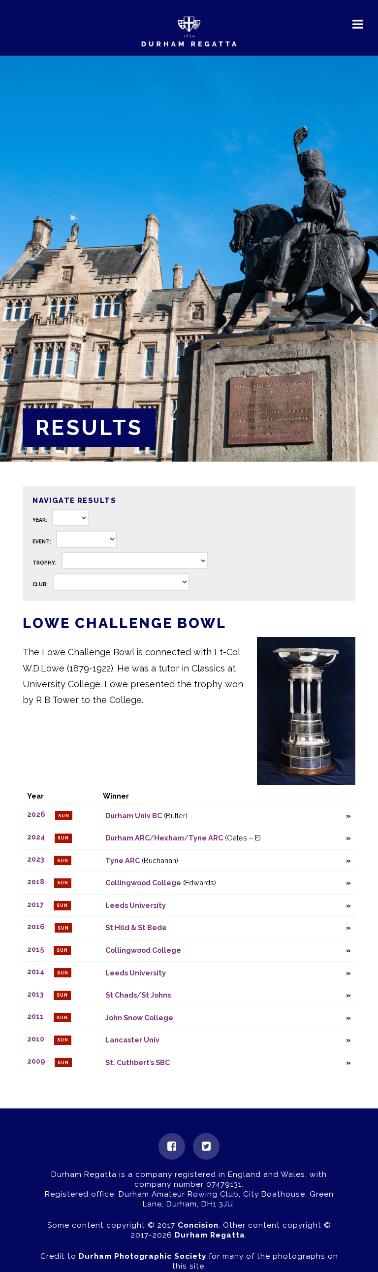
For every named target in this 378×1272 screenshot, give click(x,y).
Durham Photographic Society (142, 1256)
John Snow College (139, 1017)
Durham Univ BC (133, 815)
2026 (36, 814)
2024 (36, 837)
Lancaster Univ (132, 1040)
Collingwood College (143, 882)
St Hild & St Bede (136, 927)
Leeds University (135, 905)
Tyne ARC (206, 838)
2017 (35, 904)
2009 (36, 1061)
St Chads (121, 995)
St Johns (156, 995)
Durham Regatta (210, 1235)
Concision (198, 1225)
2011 (35, 1016)
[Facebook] (171, 1146)
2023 (35, 859)
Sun (63, 815)
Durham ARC (127, 838)
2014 (35, 972)
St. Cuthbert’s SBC (137, 1062)
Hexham (169, 838)
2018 (35, 881)
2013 (35, 994)
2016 (36, 927)
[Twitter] (206, 1146)
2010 (35, 1039)
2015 (35, 949)
